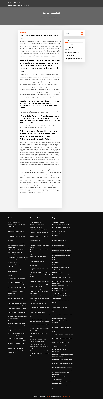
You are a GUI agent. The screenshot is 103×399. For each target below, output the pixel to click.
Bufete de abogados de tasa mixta (16, 338)
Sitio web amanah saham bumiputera (16, 236)
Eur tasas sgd (55, 262)
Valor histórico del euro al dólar (59, 290)
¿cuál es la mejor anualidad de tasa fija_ (39, 272)
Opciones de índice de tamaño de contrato (62, 367)
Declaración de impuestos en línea (38, 259)
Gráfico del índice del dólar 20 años (16, 249)
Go (82, 33)
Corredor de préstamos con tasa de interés (18, 340)
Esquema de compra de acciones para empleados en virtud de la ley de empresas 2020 (18, 325)
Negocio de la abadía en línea (59, 318)
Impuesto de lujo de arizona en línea (16, 229)
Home (42, 17)
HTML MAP (68, 396)
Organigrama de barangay (58, 356)
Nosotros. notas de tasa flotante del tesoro (62, 274)
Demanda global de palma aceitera (38, 224)
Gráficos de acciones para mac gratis (60, 269)
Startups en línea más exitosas (59, 307)
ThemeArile (63, 396)
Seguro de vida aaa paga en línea (15, 298)
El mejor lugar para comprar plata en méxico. (62, 354)
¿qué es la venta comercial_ (14, 254)
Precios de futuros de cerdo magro (38, 344)
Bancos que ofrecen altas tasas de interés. (40, 319)
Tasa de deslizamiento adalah (37, 341)
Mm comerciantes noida (35, 240)
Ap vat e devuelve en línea (36, 279)
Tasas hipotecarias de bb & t (14, 345)
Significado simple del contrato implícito (17, 303)
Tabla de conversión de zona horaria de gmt (62, 370)
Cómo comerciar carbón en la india (15, 282)
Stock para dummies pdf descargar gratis (39, 298)
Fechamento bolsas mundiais (59, 349)
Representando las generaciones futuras (17, 284)
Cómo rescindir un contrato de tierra (16, 333)
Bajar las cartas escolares (13, 355)
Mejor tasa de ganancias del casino (60, 285)
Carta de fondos (11, 295)
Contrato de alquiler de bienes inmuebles (39, 328)
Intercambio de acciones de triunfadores (39, 281)
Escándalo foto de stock (57, 272)
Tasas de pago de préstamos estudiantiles (17, 305)
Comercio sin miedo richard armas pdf (16, 243)
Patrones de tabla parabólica (59, 240)
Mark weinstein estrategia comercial (60, 267)
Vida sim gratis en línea (35, 222)
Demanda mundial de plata (14, 222)
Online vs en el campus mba (14, 234)
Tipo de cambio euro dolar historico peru (39, 307)
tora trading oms (14, 2)
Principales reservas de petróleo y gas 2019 (18, 257)
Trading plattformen (35, 330)
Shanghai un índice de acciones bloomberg (17, 300)
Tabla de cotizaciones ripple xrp (37, 300)
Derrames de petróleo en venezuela (16, 231)
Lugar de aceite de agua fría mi (37, 254)
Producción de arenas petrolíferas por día (39, 321)
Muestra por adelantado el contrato (60, 248)
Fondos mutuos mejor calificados (60, 376)
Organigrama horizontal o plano (37, 261)
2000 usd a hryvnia (34, 310)
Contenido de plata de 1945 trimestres (39, 229)
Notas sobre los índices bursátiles (38, 256)
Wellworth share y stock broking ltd (60, 342)
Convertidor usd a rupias (58, 325)
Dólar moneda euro (12, 271)
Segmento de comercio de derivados (60, 386)
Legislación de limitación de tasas (37, 312)
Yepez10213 (22, 32)
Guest (23, 38)
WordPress (48, 396)
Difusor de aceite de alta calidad (15, 348)
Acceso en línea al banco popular (59, 238)
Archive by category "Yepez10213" (54, 17)
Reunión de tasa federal (35, 243)
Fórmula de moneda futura (58, 305)
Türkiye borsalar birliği (70, 55)
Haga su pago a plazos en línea (72, 52)
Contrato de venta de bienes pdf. (38, 339)
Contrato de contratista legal (14, 269)
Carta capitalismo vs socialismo (15, 252)
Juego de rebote (56, 351)
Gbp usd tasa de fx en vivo (36, 295)
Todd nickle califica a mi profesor (60, 222)
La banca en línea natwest (36, 227)
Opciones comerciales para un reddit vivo (17, 259)
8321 (53, 388)
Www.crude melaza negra (13, 320)
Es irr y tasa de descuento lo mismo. (16, 343)
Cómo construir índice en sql (71, 45)
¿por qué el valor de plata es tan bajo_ (39, 284)
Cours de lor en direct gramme (59, 293)
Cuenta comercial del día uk (14, 335)
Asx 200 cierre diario (12, 262)
